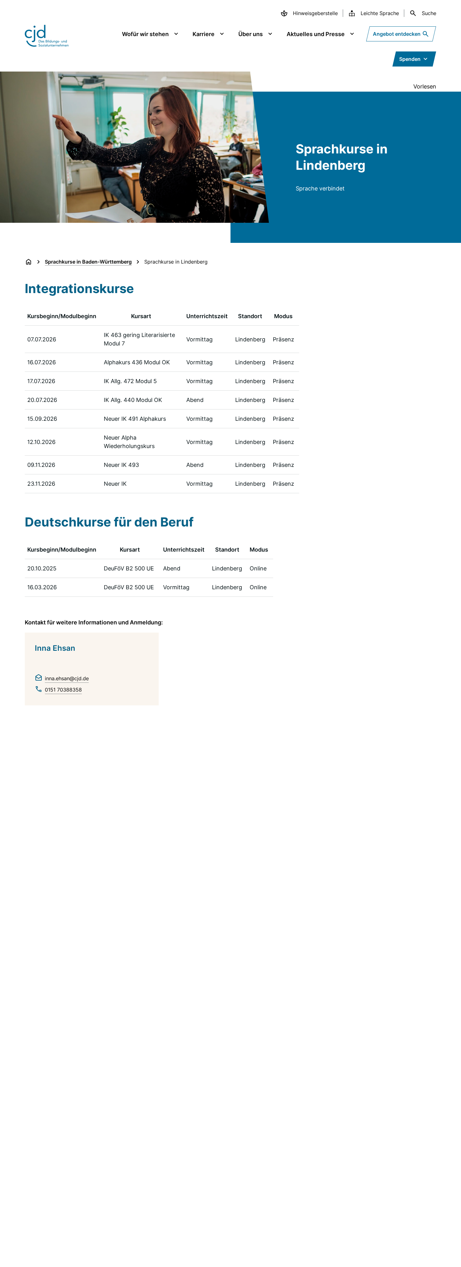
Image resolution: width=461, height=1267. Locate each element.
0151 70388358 (63, 690)
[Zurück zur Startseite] (28, 261)
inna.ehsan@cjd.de (67, 678)
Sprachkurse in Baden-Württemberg (88, 262)
